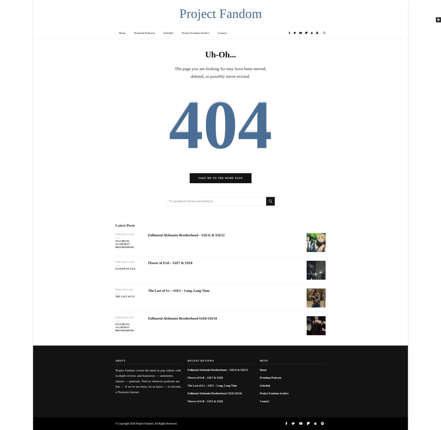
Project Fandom (220, 13)
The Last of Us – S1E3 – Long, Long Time (179, 290)
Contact (222, 33)
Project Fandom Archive (195, 33)
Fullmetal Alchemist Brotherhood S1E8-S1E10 (182, 318)
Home (122, 33)
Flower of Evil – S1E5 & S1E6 (205, 401)
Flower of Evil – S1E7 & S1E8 (170, 263)
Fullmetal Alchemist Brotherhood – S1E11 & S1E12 (186, 235)
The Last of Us (125, 296)
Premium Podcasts (144, 33)
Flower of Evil (125, 269)
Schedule (168, 33)
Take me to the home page (220, 178)
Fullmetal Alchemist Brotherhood (124, 244)
